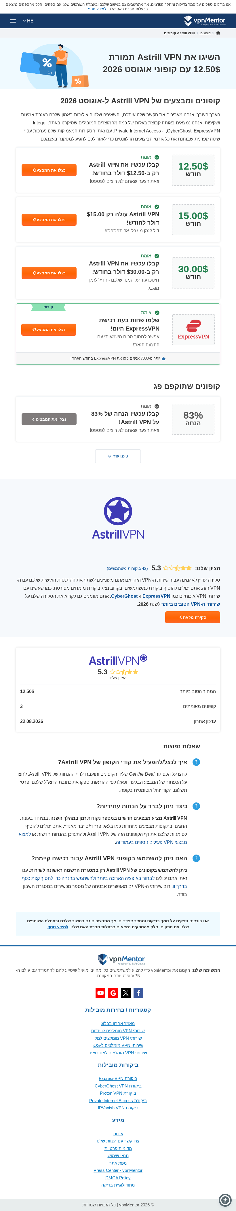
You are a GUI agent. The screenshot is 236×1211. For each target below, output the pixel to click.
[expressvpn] (118, 334)
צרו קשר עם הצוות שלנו (118, 1140)
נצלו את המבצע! (50, 170)
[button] (225, 1200)
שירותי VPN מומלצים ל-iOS (118, 1045)
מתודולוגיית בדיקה (118, 1184)
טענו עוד (120, 456)
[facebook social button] (138, 993)
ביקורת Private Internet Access (118, 1100)
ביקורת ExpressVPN (118, 1078)
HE (30, 20)
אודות (118, 1133)
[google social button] (113, 993)
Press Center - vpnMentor (118, 1170)
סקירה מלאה (194, 617)
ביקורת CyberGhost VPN (118, 1085)
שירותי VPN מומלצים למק (118, 1038)
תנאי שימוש (118, 1155)
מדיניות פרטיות (118, 1148)
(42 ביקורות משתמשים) (127, 568)
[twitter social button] (126, 993)
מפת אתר (118, 1163)
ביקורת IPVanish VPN (118, 1107)
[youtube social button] (100, 993)
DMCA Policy (118, 1177)
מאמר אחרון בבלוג (118, 1023)
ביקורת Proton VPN (118, 1093)
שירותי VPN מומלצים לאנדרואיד (118, 1052)
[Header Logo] (205, 21)
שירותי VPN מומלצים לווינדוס (118, 1030)
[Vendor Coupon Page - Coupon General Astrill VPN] (118, 170)
